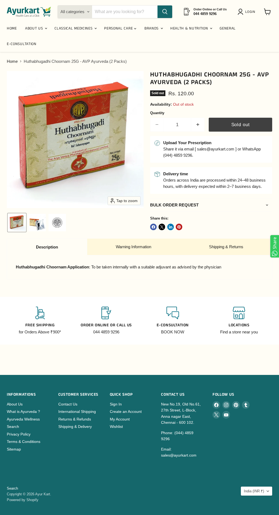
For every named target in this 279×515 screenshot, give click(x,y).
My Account (120, 419)
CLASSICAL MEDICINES (74, 28)
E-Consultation (22, 44)
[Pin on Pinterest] (179, 227)
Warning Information (133, 246)
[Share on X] (162, 227)
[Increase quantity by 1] (198, 125)
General (228, 28)
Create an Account (126, 411)
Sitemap (14, 449)
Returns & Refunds (74, 419)
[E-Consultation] (173, 321)
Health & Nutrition (189, 28)
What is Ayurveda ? (23, 411)
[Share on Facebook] (153, 227)
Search (13, 426)
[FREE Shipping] (40, 321)
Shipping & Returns (226, 246)
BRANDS (152, 28)
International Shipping (77, 411)
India (254, 491)
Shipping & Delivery (75, 426)
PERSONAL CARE (119, 28)
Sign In (116, 404)
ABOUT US (34, 28)
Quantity (157, 113)
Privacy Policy (19, 434)
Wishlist (116, 426)
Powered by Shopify (22, 500)
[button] (247, 11)
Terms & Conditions (23, 441)
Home (12, 61)
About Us (15, 404)
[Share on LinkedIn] (170, 227)
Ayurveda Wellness (23, 419)
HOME (12, 28)
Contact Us (67, 404)
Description (47, 247)
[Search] (164, 11)
